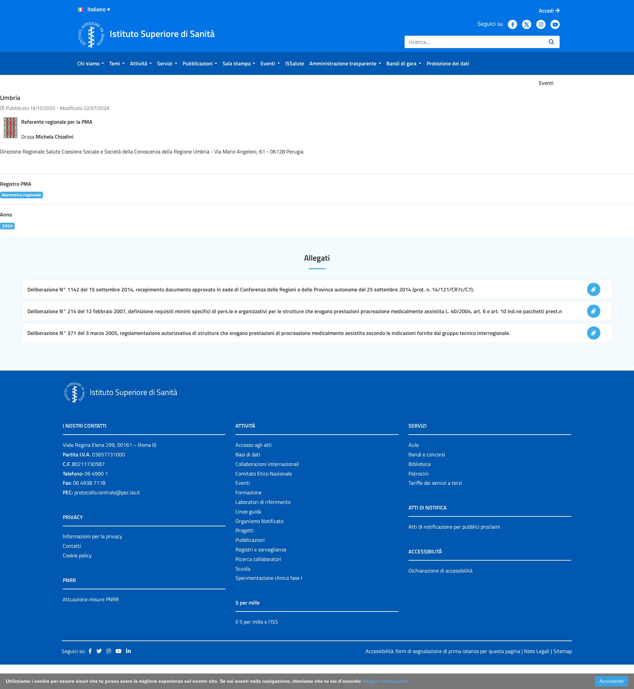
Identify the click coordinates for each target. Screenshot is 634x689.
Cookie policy (77, 555)
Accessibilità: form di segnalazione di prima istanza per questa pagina (443, 651)
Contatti (72, 546)
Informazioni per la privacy (92, 536)
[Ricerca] (551, 42)
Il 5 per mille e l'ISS (256, 622)
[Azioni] (80, 9)
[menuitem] (91, 63)
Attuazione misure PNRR (91, 599)
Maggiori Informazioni (384, 681)
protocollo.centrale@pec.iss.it (107, 492)
